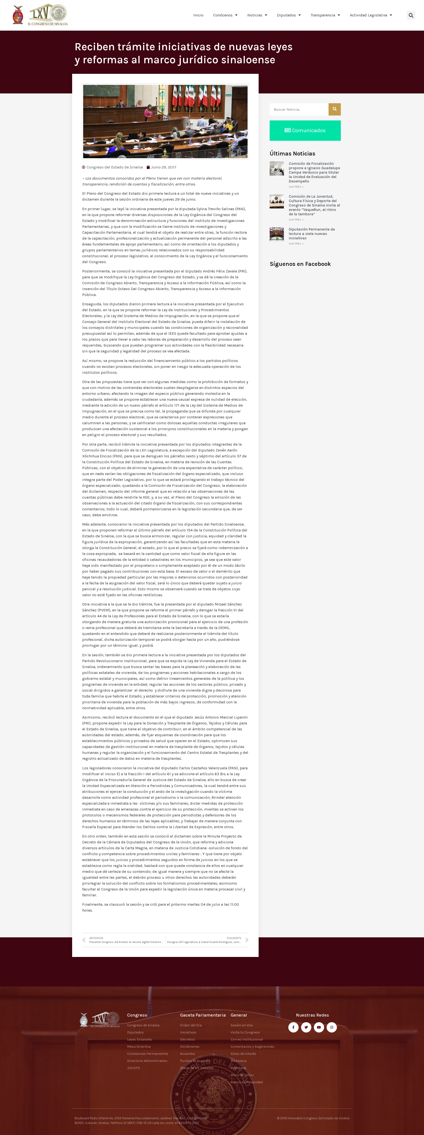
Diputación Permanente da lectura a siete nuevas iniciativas (312, 233)
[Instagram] (332, 1027)
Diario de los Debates (197, 1068)
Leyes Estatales (139, 1039)
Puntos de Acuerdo (195, 1061)
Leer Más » (296, 186)
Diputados (286, 15)
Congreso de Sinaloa (143, 1025)
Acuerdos (187, 1054)
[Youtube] (319, 1027)
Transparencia (323, 15)
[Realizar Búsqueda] (335, 109)
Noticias (254, 15)
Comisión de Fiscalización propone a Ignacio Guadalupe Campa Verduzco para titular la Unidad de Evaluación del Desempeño (314, 172)
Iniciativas (188, 1032)
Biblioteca (239, 1061)
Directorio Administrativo (147, 1061)
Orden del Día (191, 1025)
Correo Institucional (247, 1039)
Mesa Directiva (139, 1047)
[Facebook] (293, 1027)
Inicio (198, 15)
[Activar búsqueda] (411, 15)
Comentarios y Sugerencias (252, 1047)
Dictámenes (189, 1047)
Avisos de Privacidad (247, 1082)
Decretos (187, 1039)
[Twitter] (306, 1027)
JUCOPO (133, 1068)
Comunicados (308, 130)
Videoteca (238, 1068)
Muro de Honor (242, 1075)
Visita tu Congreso (245, 1032)
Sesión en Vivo (242, 1025)
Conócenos (223, 15)
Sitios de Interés (243, 1054)
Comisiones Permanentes (147, 1054)
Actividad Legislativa (368, 15)
